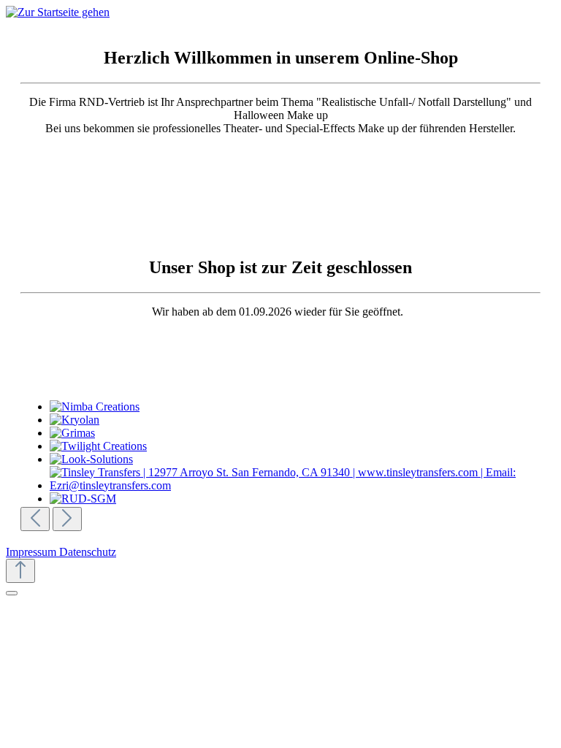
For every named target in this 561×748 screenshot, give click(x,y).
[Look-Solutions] (301, 459)
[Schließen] (12, 593)
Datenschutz (87, 552)
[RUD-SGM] (301, 498)
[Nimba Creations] (301, 406)
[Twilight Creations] (301, 446)
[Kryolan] (301, 420)
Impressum (32, 552)
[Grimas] (301, 433)
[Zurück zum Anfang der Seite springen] (20, 571)
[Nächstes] (67, 519)
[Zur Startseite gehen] (58, 12)
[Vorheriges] (35, 519)
